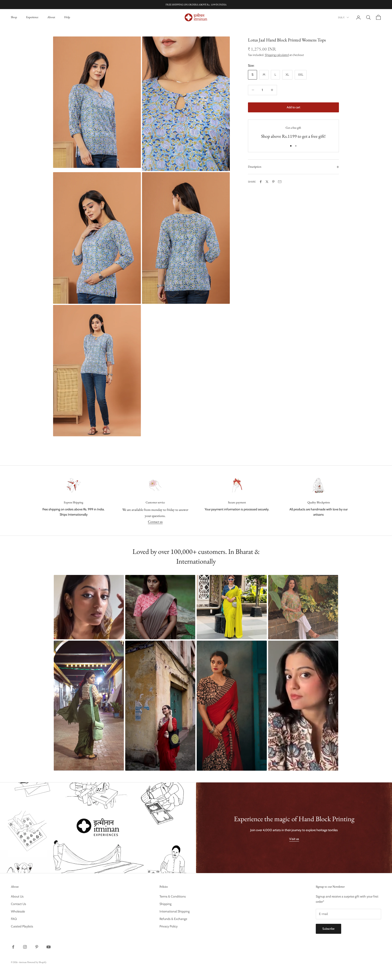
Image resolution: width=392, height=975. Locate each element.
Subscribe (328, 928)
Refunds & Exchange (173, 919)
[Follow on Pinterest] (36, 947)
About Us (17, 896)
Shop (14, 17)
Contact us (155, 521)
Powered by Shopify (37, 962)
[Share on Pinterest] (273, 181)
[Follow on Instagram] (25, 947)
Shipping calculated (277, 55)
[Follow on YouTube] (48, 947)
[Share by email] (280, 181)
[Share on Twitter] (267, 181)
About (51, 17)
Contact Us (18, 904)
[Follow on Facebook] (13, 947)
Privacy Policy (168, 926)
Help (67, 17)
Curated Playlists (22, 926)
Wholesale (18, 911)
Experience (32, 17)
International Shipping (174, 911)
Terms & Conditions (172, 896)
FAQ (14, 919)
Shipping (165, 904)
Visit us (294, 839)
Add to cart (293, 107)
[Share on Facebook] (260, 181)
